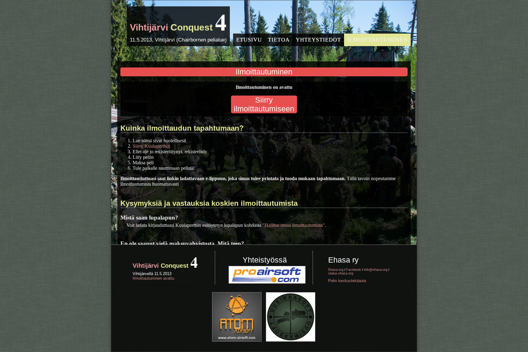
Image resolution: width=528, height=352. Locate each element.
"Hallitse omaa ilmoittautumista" (293, 225)
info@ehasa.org (375, 269)
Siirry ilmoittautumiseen (264, 104)
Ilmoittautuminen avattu (153, 278)
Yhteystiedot (318, 40)
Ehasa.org (335, 269)
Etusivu (249, 40)
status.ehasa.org (340, 273)
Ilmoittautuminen (377, 40)
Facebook (353, 269)
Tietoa (279, 40)
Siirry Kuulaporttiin (151, 146)
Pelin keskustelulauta (347, 280)
